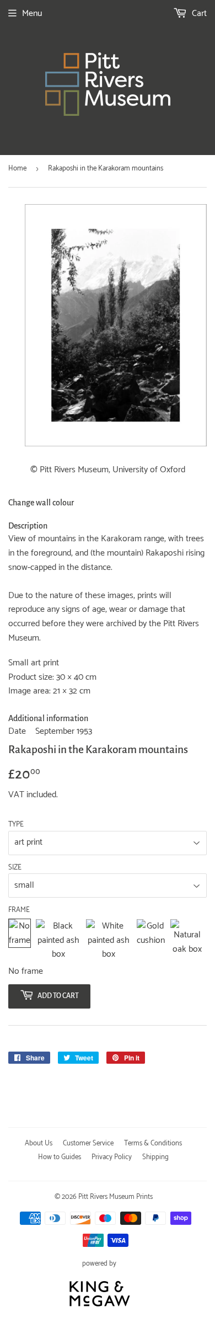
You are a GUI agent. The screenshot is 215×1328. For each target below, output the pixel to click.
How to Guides (59, 1157)
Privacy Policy (112, 1157)
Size (15, 867)
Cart (198, 13)
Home (17, 168)
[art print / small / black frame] (58, 940)
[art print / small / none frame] (19, 940)
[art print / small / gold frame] (150, 940)
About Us (38, 1143)
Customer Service (88, 1143)
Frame (19, 910)
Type (16, 824)
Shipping (155, 1157)
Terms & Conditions (153, 1143)
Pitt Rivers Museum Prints (115, 1197)
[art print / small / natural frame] (187, 940)
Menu (32, 13)
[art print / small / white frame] (108, 940)
